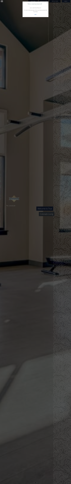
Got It (35, 14)
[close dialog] (47, 3)
